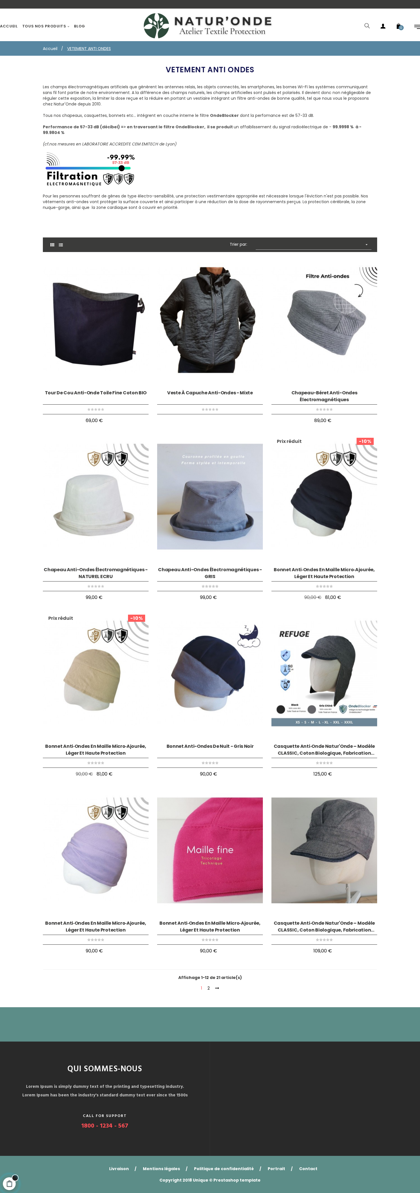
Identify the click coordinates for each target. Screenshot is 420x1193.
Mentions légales (161, 1169)
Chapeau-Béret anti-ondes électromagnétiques (324, 396)
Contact (308, 1169)
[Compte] (383, 26)
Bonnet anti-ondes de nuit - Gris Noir (210, 746)
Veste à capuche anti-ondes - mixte (210, 392)
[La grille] (52, 245)
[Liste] (60, 245)
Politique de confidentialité (224, 1169)
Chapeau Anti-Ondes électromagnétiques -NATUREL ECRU (95, 573)
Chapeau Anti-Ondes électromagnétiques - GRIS (210, 573)
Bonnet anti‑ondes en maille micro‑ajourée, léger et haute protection (324, 573)
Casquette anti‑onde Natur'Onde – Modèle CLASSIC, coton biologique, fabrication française (324, 750)
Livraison (119, 1169)
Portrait (276, 1169)
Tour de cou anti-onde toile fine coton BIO (96, 392)
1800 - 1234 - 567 (104, 1126)
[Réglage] (414, 26)
